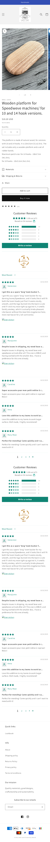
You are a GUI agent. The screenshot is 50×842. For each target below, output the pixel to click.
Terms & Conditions (13, 773)
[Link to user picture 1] (8, 324)
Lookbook (9, 733)
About (7, 750)
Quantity (5, 127)
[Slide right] (30, 95)
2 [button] (21, 457)
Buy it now (25, 198)
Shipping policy (11, 755)
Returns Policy (11, 761)
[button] (3, 14)
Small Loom (21, 837)
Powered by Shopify (30, 837)
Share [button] (7, 183)
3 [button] (25, 457)
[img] (8, 282)
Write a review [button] (25, 245)
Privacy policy (10, 767)
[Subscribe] (42, 807)
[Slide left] (19, 95)
